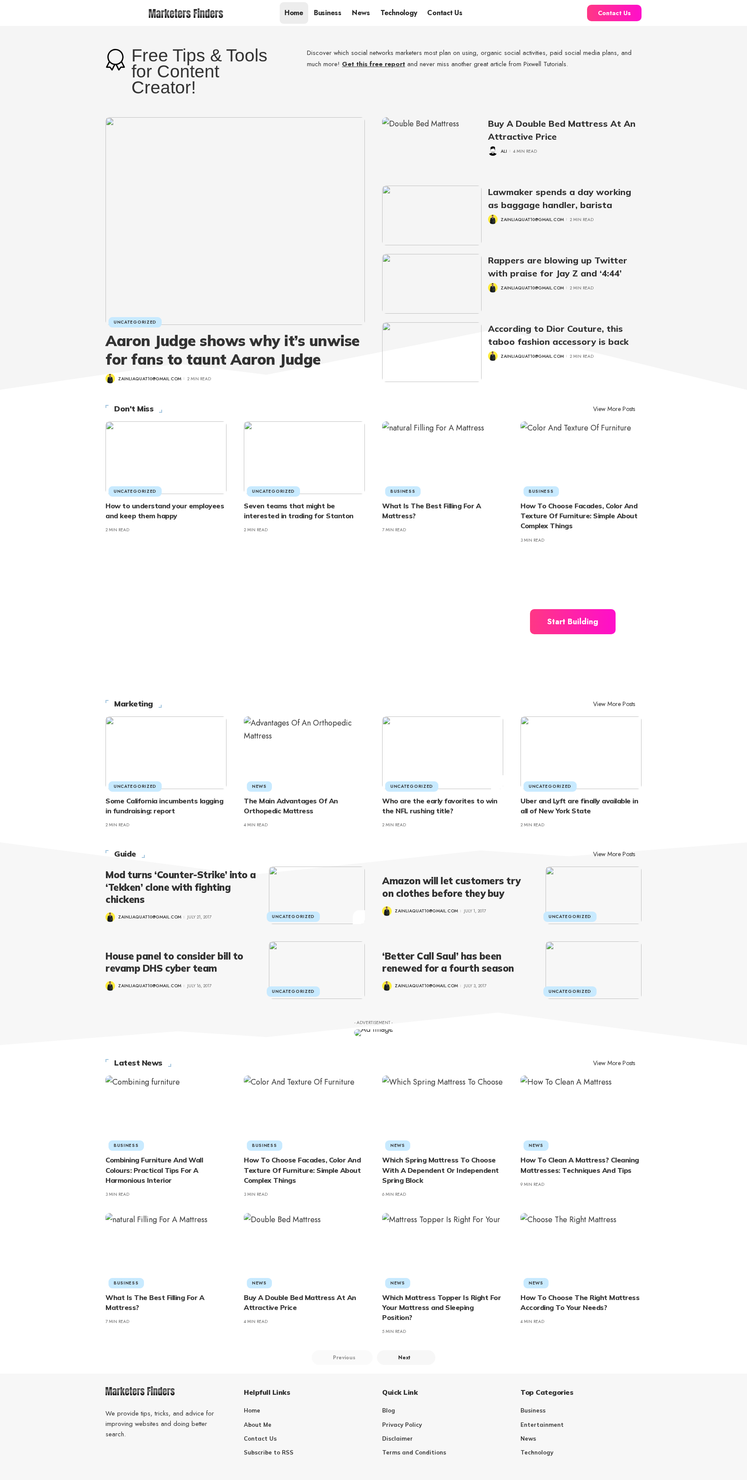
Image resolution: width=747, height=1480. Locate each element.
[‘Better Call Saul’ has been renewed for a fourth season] (594, 970)
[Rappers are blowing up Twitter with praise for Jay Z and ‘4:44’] (432, 284)
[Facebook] (109, 1455)
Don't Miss (133, 409)
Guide (125, 854)
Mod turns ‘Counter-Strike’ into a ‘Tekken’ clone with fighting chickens (180, 887)
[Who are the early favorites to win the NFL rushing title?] (442, 752)
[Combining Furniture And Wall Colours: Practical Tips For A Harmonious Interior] (166, 1111)
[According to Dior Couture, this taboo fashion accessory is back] (432, 352)
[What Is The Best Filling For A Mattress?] (442, 457)
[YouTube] (140, 1455)
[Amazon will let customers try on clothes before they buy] (594, 895)
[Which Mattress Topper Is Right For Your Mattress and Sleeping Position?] (442, 1249)
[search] (572, 13)
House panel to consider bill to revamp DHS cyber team (174, 962)
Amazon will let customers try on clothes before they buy (451, 887)
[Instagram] (155, 1455)
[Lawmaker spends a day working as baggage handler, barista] (432, 215)
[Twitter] (124, 1455)
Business (402, 491)
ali (504, 151)
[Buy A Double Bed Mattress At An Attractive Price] (432, 147)
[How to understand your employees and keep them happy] (166, 457)
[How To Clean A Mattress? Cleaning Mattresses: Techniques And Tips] (581, 1111)
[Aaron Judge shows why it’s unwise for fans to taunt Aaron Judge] (235, 221)
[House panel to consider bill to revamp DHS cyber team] (317, 970)
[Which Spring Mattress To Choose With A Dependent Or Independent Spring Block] (442, 1111)
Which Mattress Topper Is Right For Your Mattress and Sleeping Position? (441, 1307)
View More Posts (614, 409)
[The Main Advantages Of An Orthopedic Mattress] (304, 752)
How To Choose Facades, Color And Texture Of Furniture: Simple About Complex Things (578, 515)
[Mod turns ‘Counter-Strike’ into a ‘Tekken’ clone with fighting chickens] (317, 895)
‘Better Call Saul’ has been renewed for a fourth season (448, 962)
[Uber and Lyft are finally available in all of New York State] (581, 752)
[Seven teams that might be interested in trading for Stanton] (304, 457)
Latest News (138, 1063)
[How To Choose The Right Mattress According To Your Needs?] (581, 1249)
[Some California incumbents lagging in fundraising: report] (166, 752)
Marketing (133, 704)
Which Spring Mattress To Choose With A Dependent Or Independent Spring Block (440, 1170)
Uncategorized (135, 322)
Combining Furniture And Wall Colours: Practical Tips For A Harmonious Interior (154, 1170)
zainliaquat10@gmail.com (149, 379)
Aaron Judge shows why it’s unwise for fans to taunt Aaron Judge (232, 350)
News (259, 786)
